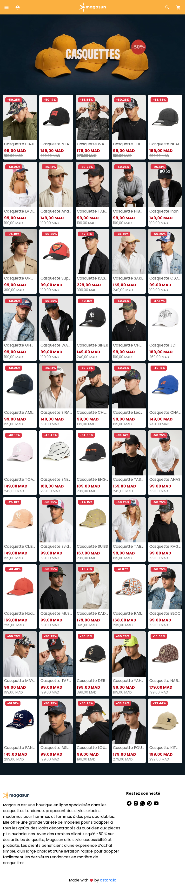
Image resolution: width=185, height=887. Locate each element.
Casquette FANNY (20, 747)
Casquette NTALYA (56, 144)
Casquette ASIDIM (56, 747)
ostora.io (108, 880)
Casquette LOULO (92, 747)
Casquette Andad (56, 211)
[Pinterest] (149, 803)
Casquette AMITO (20, 412)
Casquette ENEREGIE (56, 479)
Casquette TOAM (20, 479)
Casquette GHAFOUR (20, 345)
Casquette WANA (56, 345)
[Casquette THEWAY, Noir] (129, 117)
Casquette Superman (56, 278)
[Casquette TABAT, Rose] (129, 519)
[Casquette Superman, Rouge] (56, 251)
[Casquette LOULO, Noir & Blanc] (93, 721)
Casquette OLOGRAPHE (165, 278)
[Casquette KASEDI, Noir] (93, 251)
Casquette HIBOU (129, 211)
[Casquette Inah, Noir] (165, 184)
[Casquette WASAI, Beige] (93, 117)
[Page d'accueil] (92, 7)
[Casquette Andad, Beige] (56, 184)
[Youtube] (156, 803)
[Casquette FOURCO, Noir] (129, 721)
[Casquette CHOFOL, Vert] (129, 318)
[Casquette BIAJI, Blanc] (20, 117)
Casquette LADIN (20, 211)
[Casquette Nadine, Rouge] (20, 586)
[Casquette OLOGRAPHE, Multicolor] (165, 251)
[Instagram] (136, 803)
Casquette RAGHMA (165, 546)
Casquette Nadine (20, 613)
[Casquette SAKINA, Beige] (129, 251)
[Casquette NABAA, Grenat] (165, 653)
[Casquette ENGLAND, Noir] (93, 452)
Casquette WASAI (92, 144)
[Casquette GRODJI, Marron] (20, 251)
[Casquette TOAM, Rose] (20, 452)
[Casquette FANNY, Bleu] (20, 721)
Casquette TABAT (129, 546)
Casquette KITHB (165, 747)
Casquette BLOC (164, 613)
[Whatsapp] (143, 803)
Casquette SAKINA (129, 278)
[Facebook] (129, 803)
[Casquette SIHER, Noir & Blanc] (93, 318)
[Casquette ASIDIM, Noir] (56, 721)
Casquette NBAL (164, 144)
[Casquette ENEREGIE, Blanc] (56, 452)
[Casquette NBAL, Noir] (165, 117)
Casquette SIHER (92, 345)
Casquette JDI (162, 345)
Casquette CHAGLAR (165, 412)
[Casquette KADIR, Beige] (93, 586)
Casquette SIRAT (56, 412)
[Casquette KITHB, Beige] (165, 721)
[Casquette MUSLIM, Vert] (56, 586)
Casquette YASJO (129, 479)
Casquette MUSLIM (56, 613)
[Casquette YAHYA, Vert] (129, 653)
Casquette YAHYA (129, 680)
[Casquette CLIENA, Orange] (20, 519)
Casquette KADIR (92, 613)
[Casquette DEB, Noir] (93, 653)
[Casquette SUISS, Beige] (93, 519)
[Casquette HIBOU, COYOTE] (129, 184)
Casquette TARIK (92, 211)
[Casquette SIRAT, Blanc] (56, 385)
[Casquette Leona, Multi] (129, 385)
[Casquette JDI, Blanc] (165, 318)
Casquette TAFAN (56, 680)
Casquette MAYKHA (20, 680)
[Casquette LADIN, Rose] (20, 184)
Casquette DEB (91, 680)
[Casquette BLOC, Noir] (165, 586)
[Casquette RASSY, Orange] (129, 586)
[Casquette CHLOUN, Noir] (93, 385)
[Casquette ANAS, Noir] (165, 452)
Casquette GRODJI (20, 278)
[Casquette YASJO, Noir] (129, 452)
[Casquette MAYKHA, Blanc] (20, 653)
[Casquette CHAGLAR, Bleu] (165, 385)
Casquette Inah (163, 211)
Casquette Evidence (56, 546)
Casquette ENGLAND (92, 479)
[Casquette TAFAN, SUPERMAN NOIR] (56, 653)
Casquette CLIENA (20, 546)
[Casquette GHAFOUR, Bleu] (20, 318)
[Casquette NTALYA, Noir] (56, 117)
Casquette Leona (129, 412)
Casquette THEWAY (129, 144)
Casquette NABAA (165, 680)
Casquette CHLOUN (92, 412)
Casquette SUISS (92, 546)
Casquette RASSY (129, 613)
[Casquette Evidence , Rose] (56, 519)
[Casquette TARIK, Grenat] (93, 184)
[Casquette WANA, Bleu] (56, 318)
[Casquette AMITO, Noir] (20, 385)
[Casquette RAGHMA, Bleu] (165, 519)
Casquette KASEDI (92, 278)
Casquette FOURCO (129, 747)
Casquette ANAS (164, 479)
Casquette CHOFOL (129, 345)
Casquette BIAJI (19, 144)
